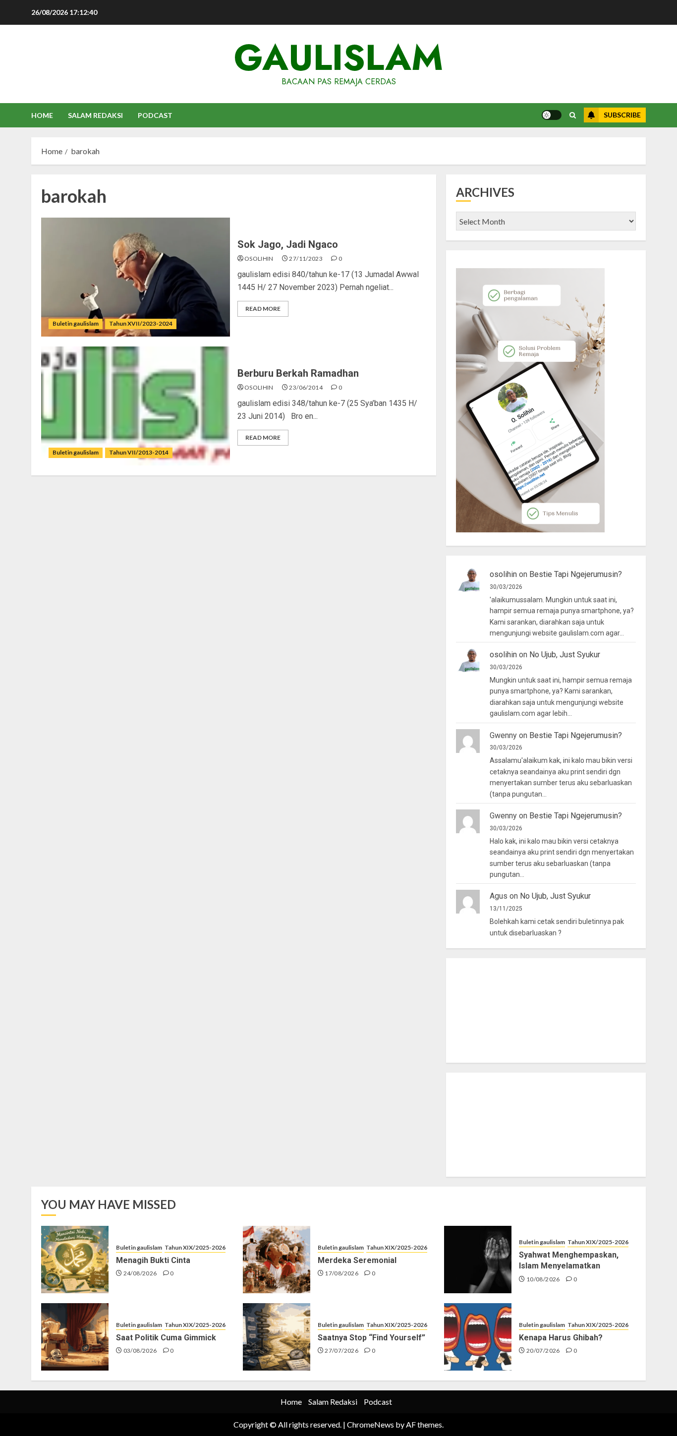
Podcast (155, 115)
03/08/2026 (140, 1350)
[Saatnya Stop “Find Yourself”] (276, 1337)
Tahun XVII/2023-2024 (140, 323)
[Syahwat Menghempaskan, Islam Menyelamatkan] (477, 1259)
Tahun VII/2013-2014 (139, 452)
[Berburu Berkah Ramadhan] (135, 405)
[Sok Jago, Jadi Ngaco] (135, 277)
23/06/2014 (306, 387)
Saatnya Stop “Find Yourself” (371, 1337)
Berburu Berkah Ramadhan (298, 373)
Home (42, 115)
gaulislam (338, 57)
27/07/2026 (341, 1350)
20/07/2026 (543, 1350)
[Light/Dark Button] (552, 115)
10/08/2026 (543, 1279)
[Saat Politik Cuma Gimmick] (75, 1337)
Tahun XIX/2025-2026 (195, 1247)
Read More (263, 308)
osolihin (259, 258)
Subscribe (622, 115)
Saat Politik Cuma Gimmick (166, 1337)
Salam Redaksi (95, 115)
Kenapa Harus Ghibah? (561, 1337)
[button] (572, 115)
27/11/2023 (306, 258)
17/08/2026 (341, 1273)
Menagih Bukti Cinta (153, 1260)
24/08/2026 (140, 1273)
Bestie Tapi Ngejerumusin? (575, 574)
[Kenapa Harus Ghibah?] (477, 1337)
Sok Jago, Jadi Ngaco (287, 244)
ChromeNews (370, 1424)
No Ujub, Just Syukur (564, 654)
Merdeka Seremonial (357, 1260)
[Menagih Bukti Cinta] (75, 1259)
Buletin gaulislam (76, 323)
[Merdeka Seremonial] (276, 1259)
